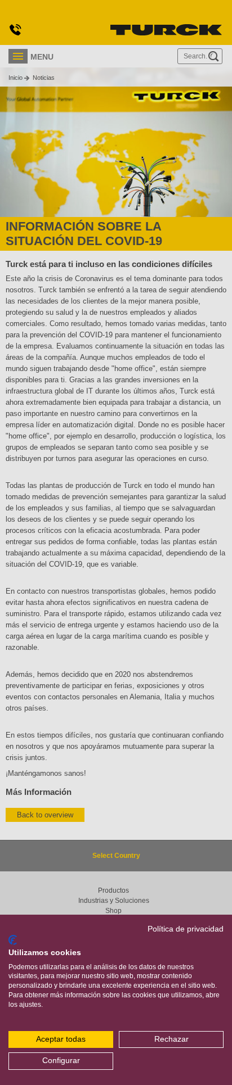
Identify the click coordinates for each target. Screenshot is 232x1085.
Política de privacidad (186, 929)
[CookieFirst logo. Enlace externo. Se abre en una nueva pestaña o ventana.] (12, 940)
